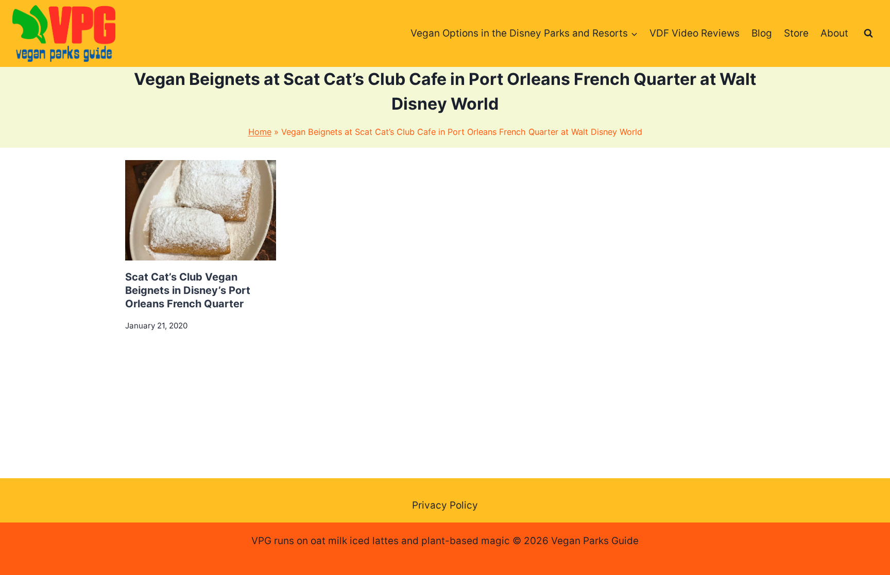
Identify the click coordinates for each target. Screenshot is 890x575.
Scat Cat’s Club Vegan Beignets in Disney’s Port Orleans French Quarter (187, 290)
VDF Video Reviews (694, 33)
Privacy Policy (445, 505)
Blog (761, 33)
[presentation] (200, 210)
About (834, 33)
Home (259, 132)
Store (796, 33)
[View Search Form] (868, 33)
